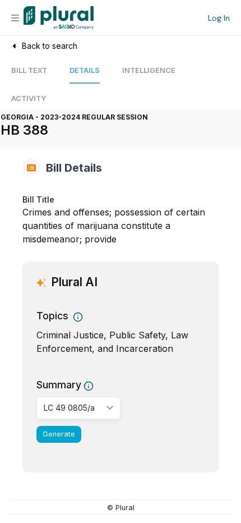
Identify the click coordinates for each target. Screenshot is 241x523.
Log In (219, 18)
